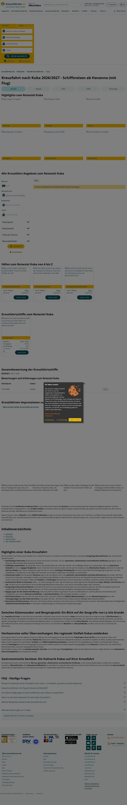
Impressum (49, 416)
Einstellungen (49, 420)
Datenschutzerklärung (52, 414)
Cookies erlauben (75, 420)
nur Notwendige (62, 420)
